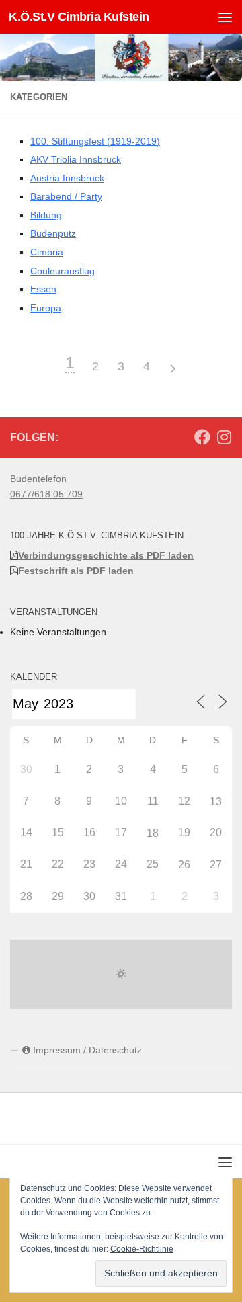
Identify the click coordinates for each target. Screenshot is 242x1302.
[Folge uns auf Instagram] (224, 437)
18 (153, 833)
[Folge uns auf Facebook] (202, 437)
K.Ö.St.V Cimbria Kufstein (79, 17)
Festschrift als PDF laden (76, 570)
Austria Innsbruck (67, 178)
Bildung (46, 215)
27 (216, 864)
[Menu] (225, 17)
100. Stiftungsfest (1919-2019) (95, 141)
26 (184, 864)
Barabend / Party (66, 196)
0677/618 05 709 (46, 494)
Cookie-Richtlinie (141, 1249)
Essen (43, 289)
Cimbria (46, 252)
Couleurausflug (62, 271)
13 (216, 801)
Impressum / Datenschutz (86, 1050)
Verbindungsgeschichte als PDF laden (106, 555)
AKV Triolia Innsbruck (75, 159)
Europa (45, 307)
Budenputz (53, 233)
